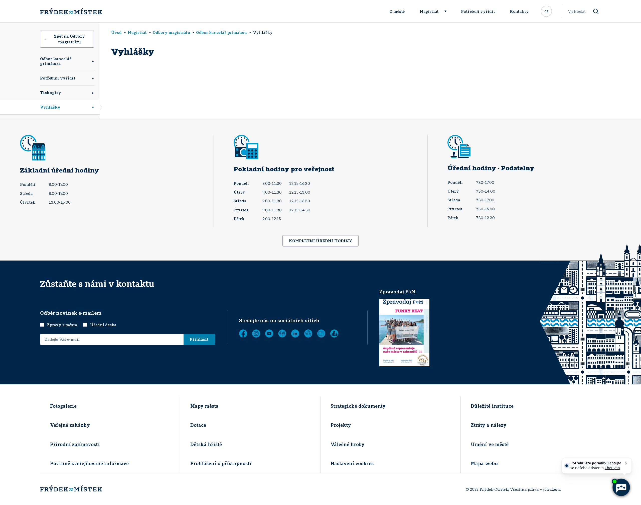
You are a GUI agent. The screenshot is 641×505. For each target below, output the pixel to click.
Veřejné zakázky (70, 425)
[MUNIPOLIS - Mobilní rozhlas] (282, 333)
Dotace (198, 425)
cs (546, 11)
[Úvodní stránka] (71, 11)
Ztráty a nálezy (489, 425)
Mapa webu (484, 463)
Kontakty (519, 11)
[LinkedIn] (295, 333)
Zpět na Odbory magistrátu (69, 39)
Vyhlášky (50, 107)
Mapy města (204, 406)
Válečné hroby (348, 444)
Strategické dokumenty (358, 406)
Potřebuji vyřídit (478, 11)
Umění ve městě (490, 444)
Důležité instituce (492, 406)
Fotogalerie (63, 406)
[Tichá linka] (308, 333)
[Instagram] (256, 333)
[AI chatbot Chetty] (621, 487)
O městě (397, 11)
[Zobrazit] (321, 333)
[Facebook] (243, 333)
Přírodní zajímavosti (75, 444)
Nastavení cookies (352, 463)
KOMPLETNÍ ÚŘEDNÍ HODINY (320, 240)
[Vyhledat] (596, 11)
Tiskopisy (50, 92)
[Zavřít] (626, 463)
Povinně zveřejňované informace (89, 463)
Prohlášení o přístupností (221, 463)
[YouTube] (269, 333)
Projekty (341, 425)
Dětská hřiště (206, 444)
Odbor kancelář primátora (55, 61)
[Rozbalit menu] (448, 11)
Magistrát (429, 11)
